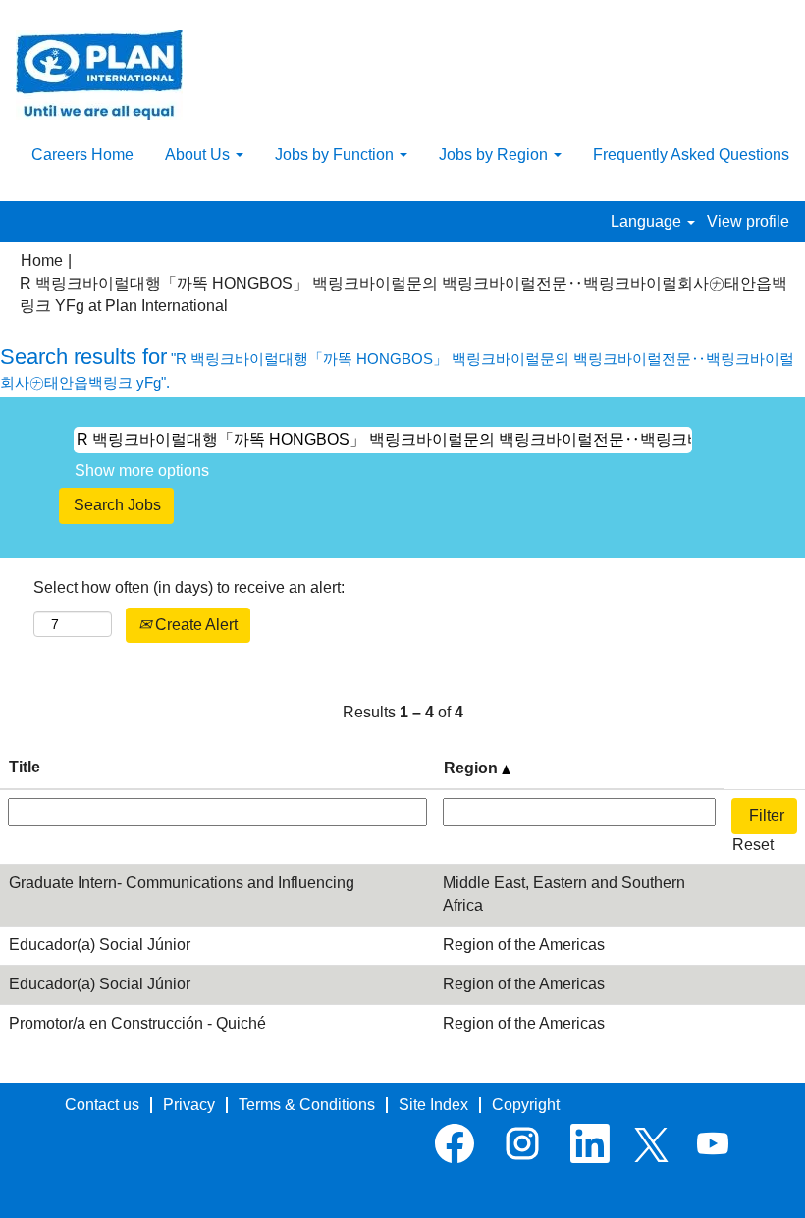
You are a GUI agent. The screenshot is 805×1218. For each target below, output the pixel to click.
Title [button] (24, 767)
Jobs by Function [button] (336, 154)
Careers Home (82, 154)
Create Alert (194, 624)
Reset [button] (753, 844)
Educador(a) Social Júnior (99, 944)
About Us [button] (199, 154)
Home (42, 260)
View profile (748, 221)
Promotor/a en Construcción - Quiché (137, 1023)
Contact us (102, 1104)
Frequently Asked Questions (691, 154)
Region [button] (473, 768)
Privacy (189, 1104)
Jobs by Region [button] (495, 154)
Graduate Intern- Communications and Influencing (181, 882)
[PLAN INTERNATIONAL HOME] (99, 75)
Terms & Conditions (307, 1104)
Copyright (526, 1104)
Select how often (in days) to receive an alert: (189, 587)
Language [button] (648, 221)
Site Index (433, 1104)
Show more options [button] (142, 470)
